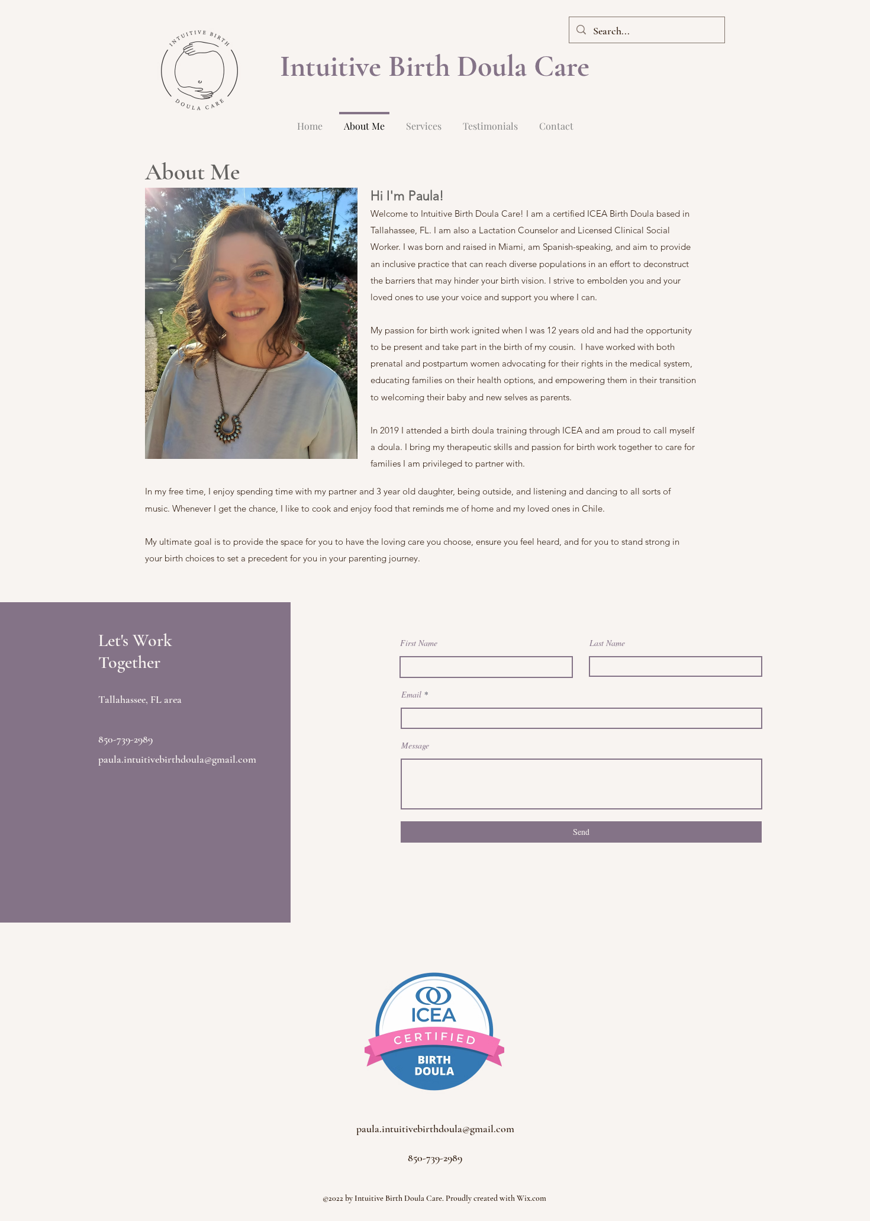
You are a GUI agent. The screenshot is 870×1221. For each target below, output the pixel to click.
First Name (418, 643)
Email (411, 694)
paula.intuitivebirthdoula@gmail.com (177, 759)
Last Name (607, 643)
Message (415, 745)
